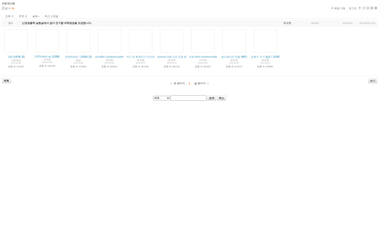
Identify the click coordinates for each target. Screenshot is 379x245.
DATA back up (43, 56)
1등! (10, 56)
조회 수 (9, 16)
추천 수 (23, 16)
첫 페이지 (179, 83)
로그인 (353, 8)
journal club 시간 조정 (170, 56)
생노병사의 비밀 (230, 56)
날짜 (35, 16)
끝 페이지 (200, 83)
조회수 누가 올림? (261, 56)
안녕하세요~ (72, 56)
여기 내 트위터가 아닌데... (141, 56)
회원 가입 (339, 8)
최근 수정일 (51, 16)
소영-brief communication (204, 56)
